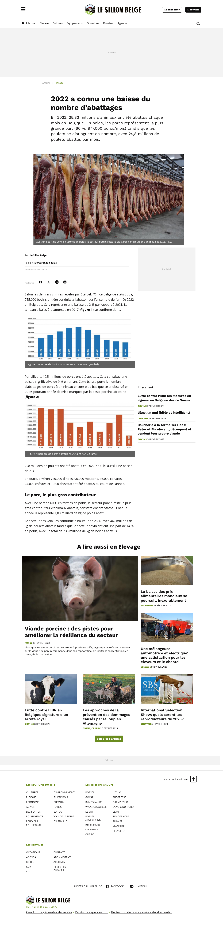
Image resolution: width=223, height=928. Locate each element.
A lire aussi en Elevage (108, 546)
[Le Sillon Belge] (113, 9)
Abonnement (62, 857)
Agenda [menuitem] (122, 23)
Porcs (28, 642)
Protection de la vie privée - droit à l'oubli (141, 912)
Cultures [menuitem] (58, 23)
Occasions (33, 852)
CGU (28, 871)
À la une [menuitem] (30, 23)
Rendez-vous (121, 816)
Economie (147, 605)
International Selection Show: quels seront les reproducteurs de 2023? (162, 714)
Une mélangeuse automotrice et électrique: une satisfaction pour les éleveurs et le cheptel (164, 655)
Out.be (89, 834)
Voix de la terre (63, 816)
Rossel (89, 792)
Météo (30, 862)
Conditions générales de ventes (49, 912)
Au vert (31, 806)
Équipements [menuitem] (75, 23)
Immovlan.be (93, 802)
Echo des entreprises (34, 823)
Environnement (64, 792)
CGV (28, 866)
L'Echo (117, 792)
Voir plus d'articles (109, 738)
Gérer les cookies (59, 868)
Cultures (32, 792)
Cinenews (91, 829)
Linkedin (141, 886)
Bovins (142, 406)
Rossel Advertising (93, 818)
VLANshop (119, 826)
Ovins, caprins (92, 728)
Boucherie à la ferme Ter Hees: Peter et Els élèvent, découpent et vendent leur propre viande (164, 429)
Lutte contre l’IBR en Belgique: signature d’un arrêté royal (46, 714)
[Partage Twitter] (48, 282)
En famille (60, 821)
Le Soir (89, 811)
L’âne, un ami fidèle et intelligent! (164, 412)
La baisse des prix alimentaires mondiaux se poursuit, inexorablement (164, 595)
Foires (57, 806)
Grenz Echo (120, 802)
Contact (59, 852)
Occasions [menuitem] (93, 23)
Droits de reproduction (91, 912)
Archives (59, 862)
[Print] (65, 282)
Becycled (119, 830)
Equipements (34, 816)
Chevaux (143, 418)
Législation (33, 811)
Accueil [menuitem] (46, 83)
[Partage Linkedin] (57, 282)
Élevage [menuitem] (44, 23)
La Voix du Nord (123, 806)
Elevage (146, 666)
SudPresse (119, 797)
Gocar (89, 797)
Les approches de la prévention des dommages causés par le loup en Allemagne (106, 716)
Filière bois (60, 797)
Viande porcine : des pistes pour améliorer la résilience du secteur (71, 632)
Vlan (116, 811)
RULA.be (117, 821)
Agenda (31, 857)
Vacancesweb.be (96, 806)
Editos (57, 811)
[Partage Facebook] (40, 282)
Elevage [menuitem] (59, 83)
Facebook (117, 886)
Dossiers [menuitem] (108, 23)
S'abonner (193, 9)
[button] (23, 9)
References (92, 824)
